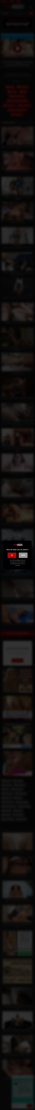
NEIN (23, 555)
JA (12, 555)
